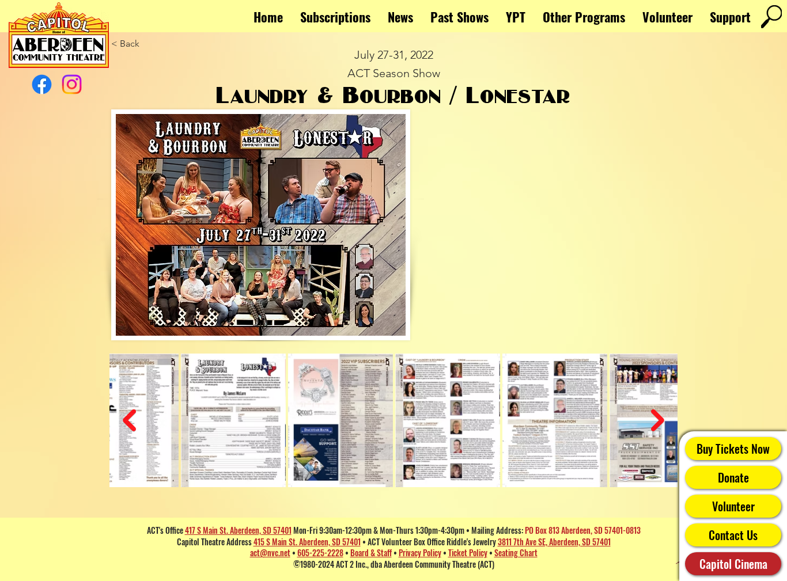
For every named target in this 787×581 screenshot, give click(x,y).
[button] (584, 16)
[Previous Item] (129, 420)
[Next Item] (657, 420)
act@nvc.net (270, 552)
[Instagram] (72, 84)
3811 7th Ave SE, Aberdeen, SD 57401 (554, 542)
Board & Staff (371, 552)
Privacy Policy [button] (420, 552)
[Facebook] (42, 84)
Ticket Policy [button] (467, 552)
